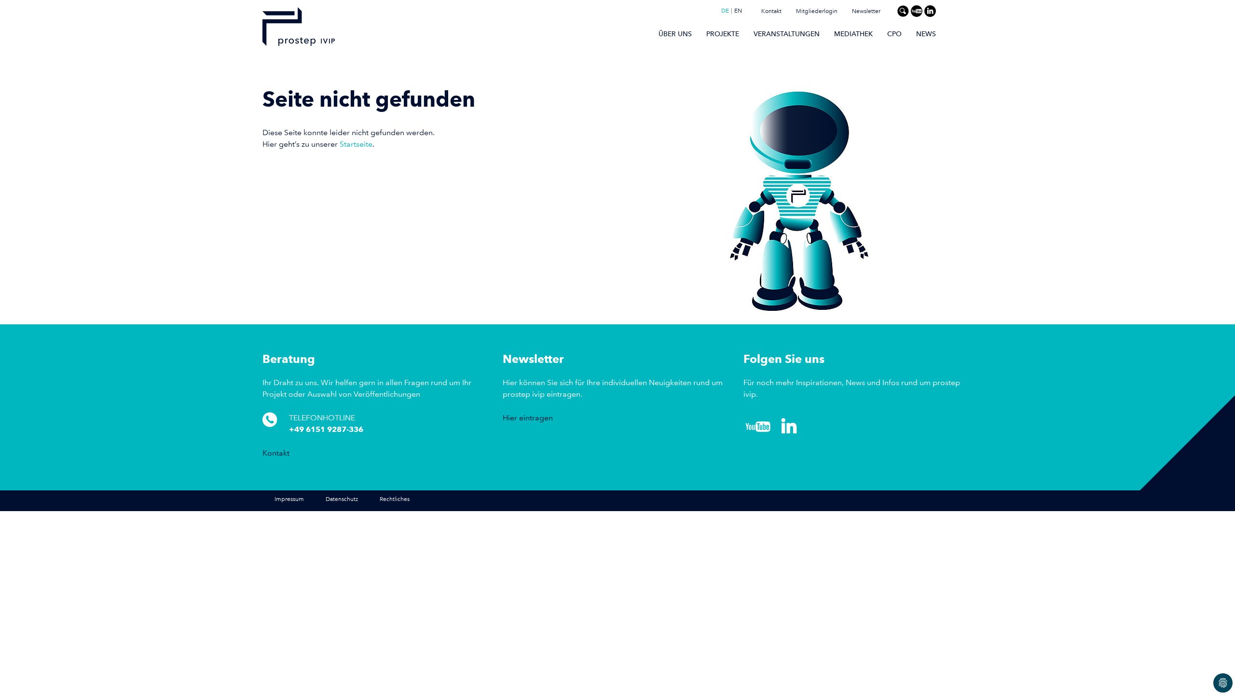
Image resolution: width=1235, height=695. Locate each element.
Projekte (722, 33)
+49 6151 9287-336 (326, 429)
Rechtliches (395, 499)
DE (725, 11)
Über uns (675, 33)
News (926, 33)
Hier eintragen (528, 417)
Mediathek (853, 33)
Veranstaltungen (787, 33)
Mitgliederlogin (816, 11)
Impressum (289, 499)
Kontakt (771, 11)
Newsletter (866, 11)
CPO (894, 33)
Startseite (356, 144)
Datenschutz (342, 499)
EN (738, 11)
